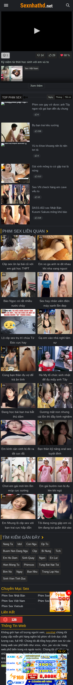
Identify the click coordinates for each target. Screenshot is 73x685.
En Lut (54, 557)
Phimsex (29, 564)
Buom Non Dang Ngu (15, 551)
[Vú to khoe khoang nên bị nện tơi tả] (15, 152)
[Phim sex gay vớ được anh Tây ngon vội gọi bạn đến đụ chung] (15, 111)
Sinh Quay (28, 557)
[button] (36, 30)
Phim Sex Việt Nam (13, 600)
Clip (34, 551)
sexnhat (50, 632)
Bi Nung (46, 551)
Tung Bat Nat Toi (49, 564)
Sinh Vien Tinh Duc (14, 578)
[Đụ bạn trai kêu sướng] (15, 132)
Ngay (19, 571)
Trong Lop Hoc (50, 571)
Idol (19, 544)
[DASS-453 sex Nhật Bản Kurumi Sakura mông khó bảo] (15, 214)
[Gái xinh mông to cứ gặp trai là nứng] (15, 173)
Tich (58, 551)
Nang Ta (8, 544)
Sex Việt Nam (31, 68)
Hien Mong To (11, 564)
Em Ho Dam (10, 557)
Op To (44, 544)
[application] (36, 31)
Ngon (42, 557)
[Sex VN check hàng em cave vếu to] (15, 194)
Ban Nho (32, 571)
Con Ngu (31, 544)
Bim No (7, 571)
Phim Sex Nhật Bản (13, 595)
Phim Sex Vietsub (12, 606)
